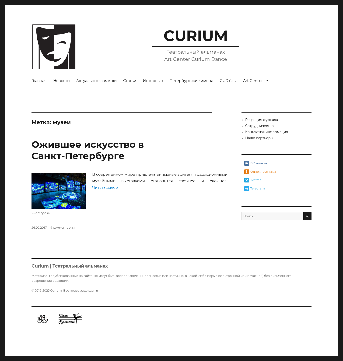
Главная (39, 81)
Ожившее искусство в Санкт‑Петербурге (88, 150)
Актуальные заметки (96, 81)
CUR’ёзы (228, 81)
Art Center (253, 81)
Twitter (255, 180)
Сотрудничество (259, 126)
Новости (61, 81)
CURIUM (196, 36)
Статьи (129, 81)
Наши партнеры (259, 138)
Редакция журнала (261, 120)
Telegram (257, 188)
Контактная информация (266, 132)
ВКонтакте (258, 163)
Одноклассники (263, 171)
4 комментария (62, 227)
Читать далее (105, 187)
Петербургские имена (191, 81)
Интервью (153, 81)
